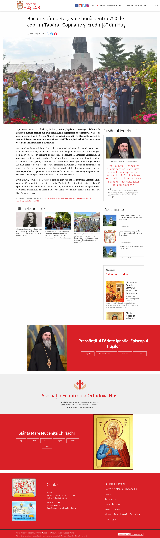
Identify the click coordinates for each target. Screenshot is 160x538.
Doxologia (110, 519)
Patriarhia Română (115, 483)
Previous (5, 81)
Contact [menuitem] (156, 5)
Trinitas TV (110, 499)
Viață (21, 441)
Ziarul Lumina (112, 509)
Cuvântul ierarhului (106, 354)
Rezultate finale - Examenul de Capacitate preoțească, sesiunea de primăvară (130, 217)
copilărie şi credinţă (23, 201)
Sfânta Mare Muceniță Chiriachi (47, 433)
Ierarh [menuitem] (102, 5)
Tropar (59, 441)
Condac (72, 441)
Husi (33, 201)
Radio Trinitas (112, 504)
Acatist (33, 441)
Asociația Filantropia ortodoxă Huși (78, 198)
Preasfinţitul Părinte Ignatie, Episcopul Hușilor (113, 343)
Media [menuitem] (146, 5)
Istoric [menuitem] (93, 5)
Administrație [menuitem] (112, 5)
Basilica (109, 494)
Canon (46, 441)
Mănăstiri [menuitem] (138, 5)
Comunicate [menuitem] (128, 5)
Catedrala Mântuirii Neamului (121, 489)
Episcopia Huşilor (48, 198)
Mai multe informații (81, 536)
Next (154, 81)
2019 (37, 201)
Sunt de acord (123, 534)
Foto (47, 446)
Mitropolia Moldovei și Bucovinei (122, 514)
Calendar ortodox (117, 274)
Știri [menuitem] (120, 5)
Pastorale (125, 354)
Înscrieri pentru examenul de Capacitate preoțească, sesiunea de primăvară (130, 233)
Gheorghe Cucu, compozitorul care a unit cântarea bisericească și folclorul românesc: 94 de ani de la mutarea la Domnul (29, 232)
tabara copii (60, 198)
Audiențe (140, 354)
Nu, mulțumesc (136, 534)
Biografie (87, 354)
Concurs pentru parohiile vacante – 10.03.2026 (131, 247)
